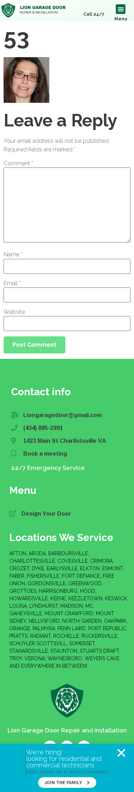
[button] (121, 752)
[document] (67, 396)
